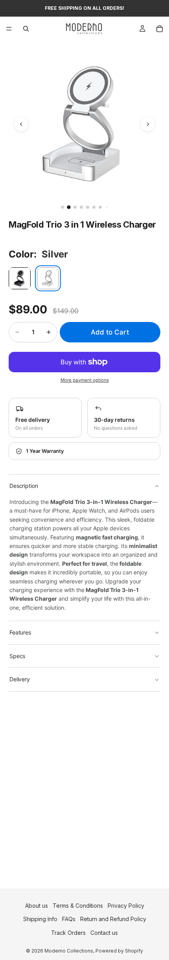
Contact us (104, 932)
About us (36, 905)
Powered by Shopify (119, 950)
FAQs (68, 919)
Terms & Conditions (78, 905)
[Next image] (148, 124)
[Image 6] (94, 207)
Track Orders (68, 932)
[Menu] (9, 29)
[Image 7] (100, 207)
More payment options (85, 380)
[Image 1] (62, 207)
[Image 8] (106, 207)
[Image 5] (87, 207)
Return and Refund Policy (113, 919)
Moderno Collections (68, 950)
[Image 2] (68, 207)
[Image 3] (75, 207)
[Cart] (159, 28)
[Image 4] (81, 207)
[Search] (26, 28)
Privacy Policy (126, 905)
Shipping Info (40, 919)
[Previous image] (21, 124)
